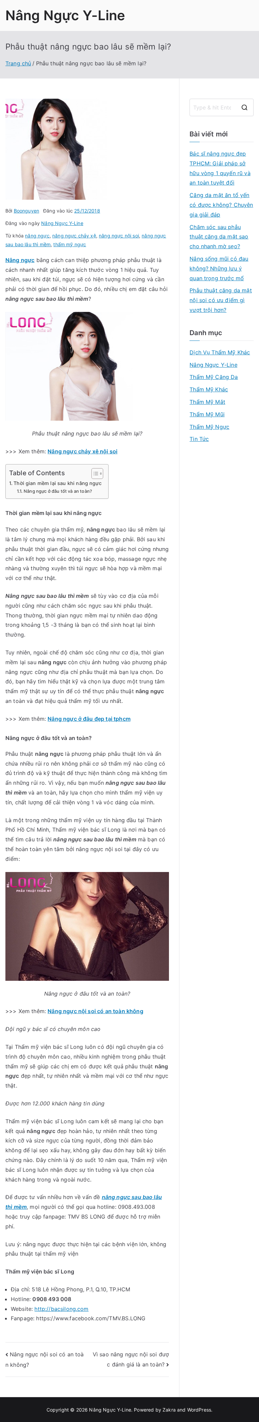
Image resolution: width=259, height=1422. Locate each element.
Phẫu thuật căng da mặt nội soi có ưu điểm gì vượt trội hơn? (221, 300)
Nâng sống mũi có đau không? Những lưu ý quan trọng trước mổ (219, 268)
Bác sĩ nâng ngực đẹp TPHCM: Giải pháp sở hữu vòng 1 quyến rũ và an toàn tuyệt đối (220, 168)
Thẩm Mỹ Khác (209, 389)
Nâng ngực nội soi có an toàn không (95, 1011)
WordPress (199, 1410)
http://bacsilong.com (61, 1308)
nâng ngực (37, 235)
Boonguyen (26, 211)
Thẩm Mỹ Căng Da (214, 377)
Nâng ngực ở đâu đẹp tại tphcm (89, 718)
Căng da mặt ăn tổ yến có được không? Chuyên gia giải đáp (221, 205)
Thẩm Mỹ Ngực (209, 426)
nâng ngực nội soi (119, 235)
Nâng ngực (19, 260)
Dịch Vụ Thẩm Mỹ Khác (220, 352)
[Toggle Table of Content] (94, 473)
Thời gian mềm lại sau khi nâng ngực (57, 483)
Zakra (169, 1410)
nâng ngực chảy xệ (74, 235)
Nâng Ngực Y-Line (65, 15)
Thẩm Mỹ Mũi (207, 414)
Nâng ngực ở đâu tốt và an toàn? (58, 491)
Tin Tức (199, 438)
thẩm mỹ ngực (69, 244)
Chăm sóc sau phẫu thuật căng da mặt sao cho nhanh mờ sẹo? (219, 237)
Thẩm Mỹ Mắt (207, 401)
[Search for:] (221, 107)
